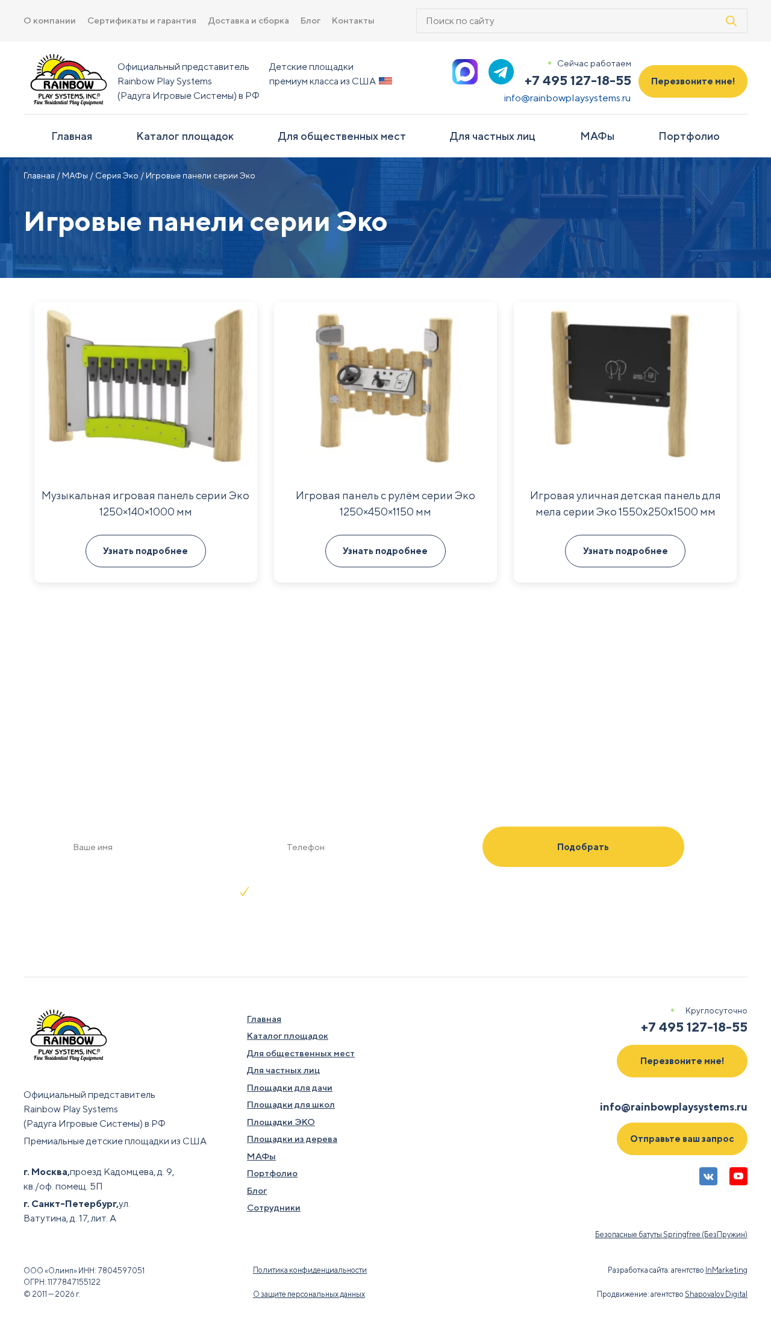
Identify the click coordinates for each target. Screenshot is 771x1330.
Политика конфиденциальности (310, 1270)
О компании (49, 20)
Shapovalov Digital (716, 1294)
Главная (71, 136)
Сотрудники (274, 1207)
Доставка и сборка (248, 20)
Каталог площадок (185, 136)
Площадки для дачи (289, 1087)
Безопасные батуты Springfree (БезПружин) (671, 1234)
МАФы (597, 136)
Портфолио (689, 136)
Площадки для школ (291, 1104)
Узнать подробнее (145, 551)
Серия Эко (117, 175)
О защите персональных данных (309, 1294)
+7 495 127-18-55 (578, 80)
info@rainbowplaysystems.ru (567, 98)
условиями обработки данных (463, 891)
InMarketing (726, 1270)
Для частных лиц (492, 136)
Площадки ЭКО (281, 1122)
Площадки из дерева (292, 1138)
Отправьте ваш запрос (682, 1138)
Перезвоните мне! (693, 81)
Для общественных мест (342, 136)
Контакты (353, 20)
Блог (310, 20)
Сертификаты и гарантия (141, 20)
